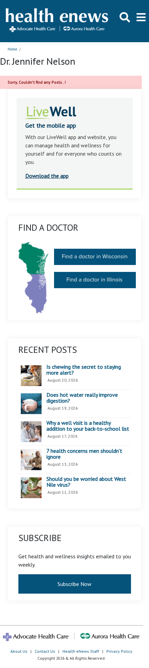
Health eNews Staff (80, 651)
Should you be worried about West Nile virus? (86, 482)
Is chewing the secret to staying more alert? (83, 370)
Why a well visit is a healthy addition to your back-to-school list (87, 426)
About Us (18, 651)
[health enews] (57, 21)
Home (12, 49)
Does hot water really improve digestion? (82, 398)
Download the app (47, 175)
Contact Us (45, 651)
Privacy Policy (119, 651)
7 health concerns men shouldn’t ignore (84, 454)
